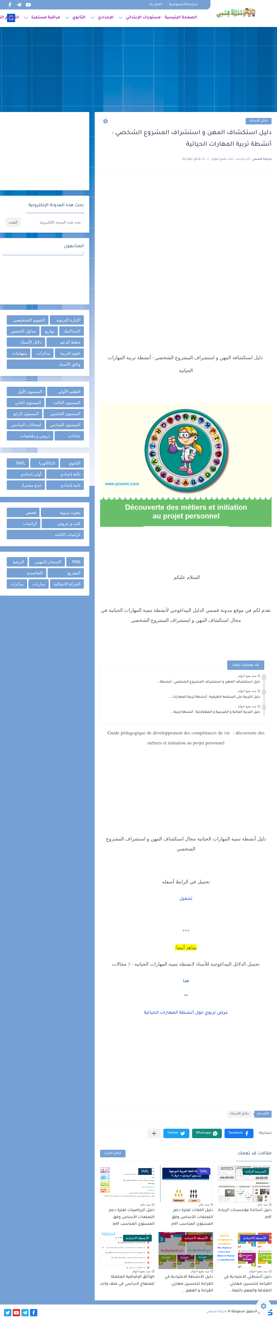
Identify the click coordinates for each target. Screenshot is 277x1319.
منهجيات (19, 353)
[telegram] (19, 4)
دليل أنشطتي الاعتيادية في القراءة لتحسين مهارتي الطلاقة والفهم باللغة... (248, 1284)
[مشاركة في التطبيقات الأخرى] (154, 1133)
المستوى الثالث (67, 402)
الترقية (18, 562)
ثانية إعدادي (70, 485)
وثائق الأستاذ (69, 364)
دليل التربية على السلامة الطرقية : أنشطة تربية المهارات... (214, 697)
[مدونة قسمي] (236, 13)
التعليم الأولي (69, 391)
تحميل (186, 899)
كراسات (30, 523)
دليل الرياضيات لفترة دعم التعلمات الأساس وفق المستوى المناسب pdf (131, 1217)
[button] (239, 1133)
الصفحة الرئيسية (181, 18)
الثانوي (78, 18)
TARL (20, 463)
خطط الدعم (70, 342)
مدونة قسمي (216, 1312)
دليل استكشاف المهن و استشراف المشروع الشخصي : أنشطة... (208, 682)
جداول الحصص (23, 331)
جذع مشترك (31, 485)
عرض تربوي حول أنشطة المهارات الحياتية (186, 1013)
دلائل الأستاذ (258, 121)
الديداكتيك (71, 331)
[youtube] (28, 4)
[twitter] (7, 1312)
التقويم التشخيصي (29, 320)
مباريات (38, 584)
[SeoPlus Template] (269, 1311)
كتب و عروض (69, 523)
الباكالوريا (47, 463)
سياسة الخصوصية (183, 4)
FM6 (76, 562)
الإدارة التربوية (68, 320)
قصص (31, 512)
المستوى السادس (65, 424)
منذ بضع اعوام (247, 676)
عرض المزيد (112, 1153)
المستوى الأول (30, 391)
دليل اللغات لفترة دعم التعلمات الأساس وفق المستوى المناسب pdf (192, 1217)
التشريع (74, 573)
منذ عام (263, 1204)
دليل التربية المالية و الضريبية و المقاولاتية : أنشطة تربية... (215, 712)
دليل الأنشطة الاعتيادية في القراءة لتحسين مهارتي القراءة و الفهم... (189, 1284)
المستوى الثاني (28, 402)
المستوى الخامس (65, 413)
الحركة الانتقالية (67, 584)
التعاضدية (35, 573)
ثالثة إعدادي (70, 474)
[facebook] (9, 4)
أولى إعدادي (31, 474)
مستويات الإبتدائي (143, 18)
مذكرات (43, 353)
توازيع (49, 331)
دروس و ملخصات (35, 435)
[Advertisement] (138, 70)
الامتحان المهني (48, 562)
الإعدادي (106, 18)
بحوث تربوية (70, 512)
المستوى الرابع (26, 413)
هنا (186, 981)
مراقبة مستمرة (45, 18)
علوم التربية (70, 353)
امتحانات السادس (26, 424)
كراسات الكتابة (67, 534)
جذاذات (74, 435)
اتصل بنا (156, 4)
